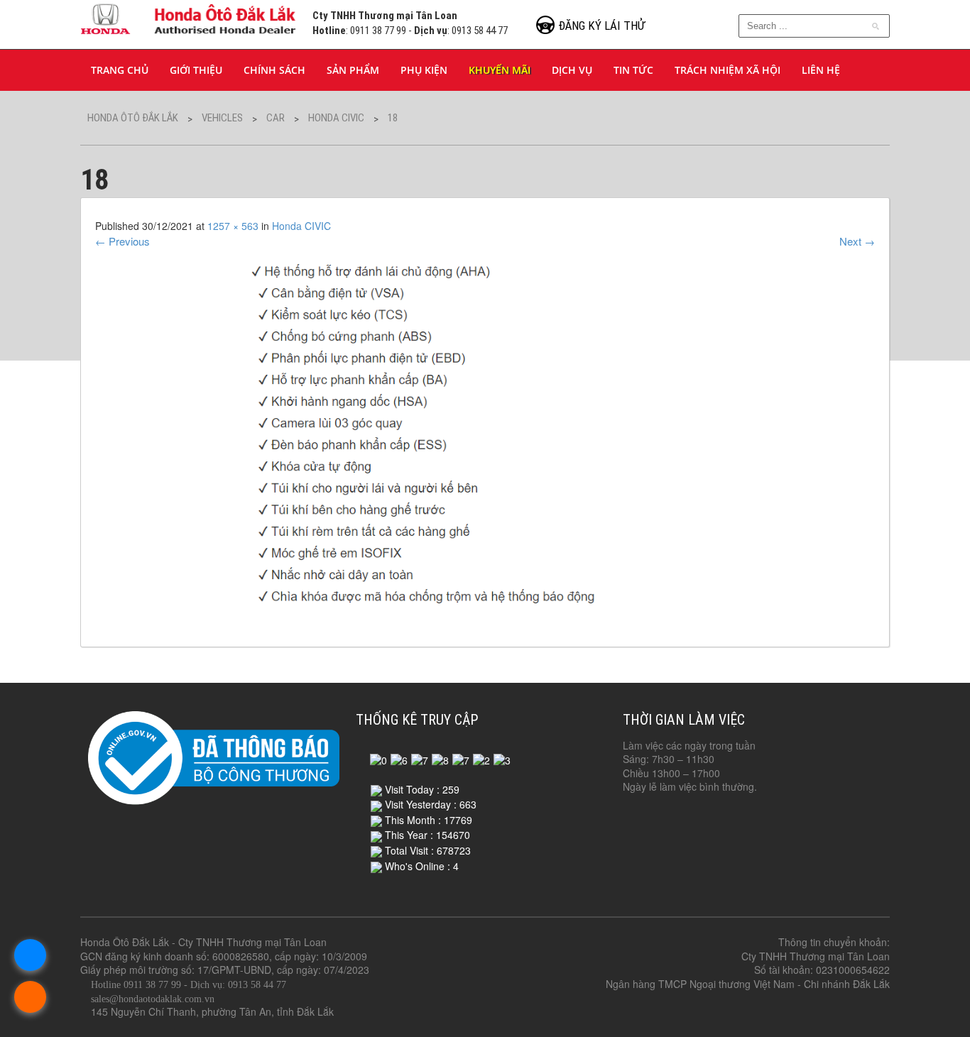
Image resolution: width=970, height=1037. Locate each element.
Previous (122, 241)
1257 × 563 (232, 226)
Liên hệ (821, 70)
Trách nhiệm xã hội (727, 70)
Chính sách (274, 70)
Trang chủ (119, 70)
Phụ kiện (423, 70)
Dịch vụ (572, 70)
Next (857, 241)
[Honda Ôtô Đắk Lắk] (189, 16)
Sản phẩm (353, 70)
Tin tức (633, 70)
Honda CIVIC (301, 226)
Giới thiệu (196, 70)
